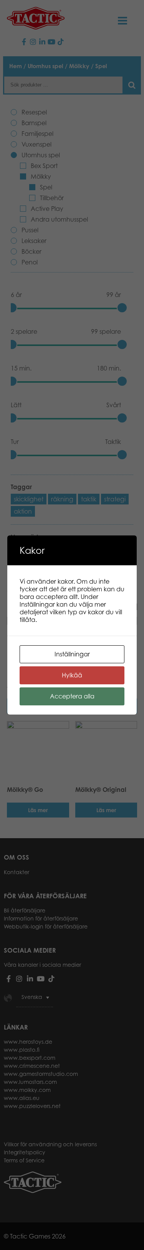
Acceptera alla (72, 696)
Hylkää (72, 675)
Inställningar (72, 654)
